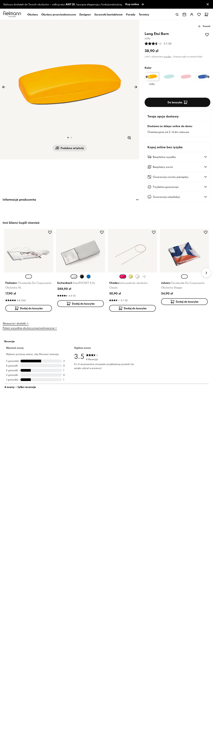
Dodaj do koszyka (31, 308)
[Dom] (12, 14)
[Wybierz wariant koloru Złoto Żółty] (131, 277)
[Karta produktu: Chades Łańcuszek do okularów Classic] (132, 271)
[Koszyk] (206, 14)
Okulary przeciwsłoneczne (58, 14)
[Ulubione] (199, 14)
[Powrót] (3, 87)
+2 (144, 276)
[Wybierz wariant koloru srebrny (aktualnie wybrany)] (74, 277)
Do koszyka (175, 102)
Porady (130, 14)
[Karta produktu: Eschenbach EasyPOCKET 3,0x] (80, 269)
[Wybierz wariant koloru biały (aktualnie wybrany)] (28, 277)
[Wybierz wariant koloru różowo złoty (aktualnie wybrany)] (122, 277)
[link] (106, 4)
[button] (68, 137)
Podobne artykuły (72, 148)
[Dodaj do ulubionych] (207, 34)
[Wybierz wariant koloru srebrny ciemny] (137, 277)
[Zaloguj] (191, 14)
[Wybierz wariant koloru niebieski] (89, 277)
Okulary (32, 14)
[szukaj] (177, 14)
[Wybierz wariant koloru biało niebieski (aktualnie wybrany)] (184, 277)
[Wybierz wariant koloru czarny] (82, 277)
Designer (85, 14)
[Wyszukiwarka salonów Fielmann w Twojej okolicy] (184, 14)
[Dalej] (135, 87)
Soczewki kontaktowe (108, 14)
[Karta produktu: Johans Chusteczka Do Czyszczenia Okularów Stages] (184, 268)
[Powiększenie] (129, 137)
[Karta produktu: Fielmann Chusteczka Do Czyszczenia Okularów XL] (29, 271)
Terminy (144, 14)
